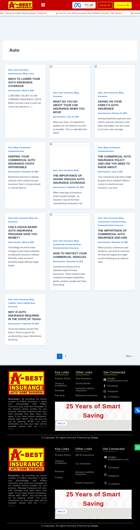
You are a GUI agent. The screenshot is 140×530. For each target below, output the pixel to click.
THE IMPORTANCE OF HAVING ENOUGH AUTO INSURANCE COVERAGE (69, 179)
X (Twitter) (113, 397)
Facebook (112, 386)
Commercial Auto (16, 151)
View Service (112, 13)
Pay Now (60, 395)
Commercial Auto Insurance (66, 248)
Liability (12, 303)
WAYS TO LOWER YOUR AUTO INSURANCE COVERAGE (24, 82)
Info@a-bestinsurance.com (117, 379)
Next (130, 356)
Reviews (59, 391)
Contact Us (38, 13)
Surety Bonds (83, 383)
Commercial (24, 147)
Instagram (112, 391)
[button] (43, 5)
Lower (31, 73)
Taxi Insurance (84, 378)
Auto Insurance (21, 70)
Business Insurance (86, 395)
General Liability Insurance (85, 389)
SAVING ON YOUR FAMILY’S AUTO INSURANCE (110, 105)
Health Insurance (84, 483)
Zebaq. (95, 438)
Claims (59, 477)
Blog (25, 73)
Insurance (57, 96)
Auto (10, 70)
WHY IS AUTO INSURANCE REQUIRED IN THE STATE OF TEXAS (24, 316)
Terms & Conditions (61, 384)
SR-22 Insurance (84, 455)
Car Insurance (83, 464)
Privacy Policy (63, 378)
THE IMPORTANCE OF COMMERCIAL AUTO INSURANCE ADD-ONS (112, 234)
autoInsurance (15, 73)
